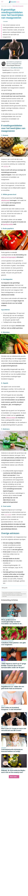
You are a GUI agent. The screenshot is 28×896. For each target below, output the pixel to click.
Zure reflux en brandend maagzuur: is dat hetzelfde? (11, 708)
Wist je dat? (4, 726)
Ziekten (3, 662)
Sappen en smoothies (7, 768)
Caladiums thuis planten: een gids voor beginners (13, 644)
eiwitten (5, 166)
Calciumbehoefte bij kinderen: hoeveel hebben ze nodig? (12, 750)
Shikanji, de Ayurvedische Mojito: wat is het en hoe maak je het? (13, 771)
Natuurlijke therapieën (18, 6)
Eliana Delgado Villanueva (13, 65)
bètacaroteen (10, 417)
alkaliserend (5, 200)
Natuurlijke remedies (6, 6)
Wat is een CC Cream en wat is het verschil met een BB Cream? (13, 729)
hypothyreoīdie (8, 224)
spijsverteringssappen (8, 257)
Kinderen (3, 747)
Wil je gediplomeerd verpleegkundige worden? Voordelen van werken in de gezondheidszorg (11, 622)
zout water (8, 514)
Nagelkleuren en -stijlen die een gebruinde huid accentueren (12, 687)
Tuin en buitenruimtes (7, 641)
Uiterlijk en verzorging (7, 618)
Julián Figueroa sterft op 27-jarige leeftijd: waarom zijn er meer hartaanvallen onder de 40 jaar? (13, 665)
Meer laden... (14, 776)
